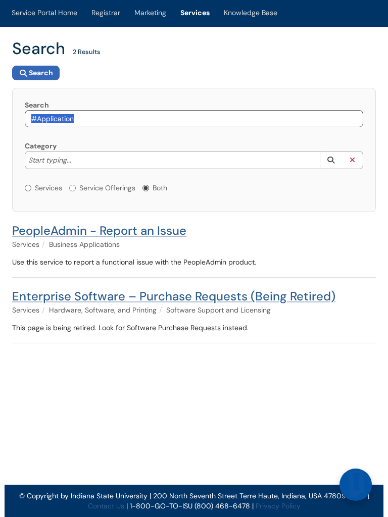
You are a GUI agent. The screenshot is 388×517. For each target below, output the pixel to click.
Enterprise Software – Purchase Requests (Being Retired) (173, 296)
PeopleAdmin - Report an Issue (99, 230)
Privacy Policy (278, 505)
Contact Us (106, 505)
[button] (331, 160)
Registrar (105, 12)
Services (195, 12)
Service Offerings (107, 187)
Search (37, 105)
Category (41, 145)
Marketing (150, 12)
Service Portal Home (44, 12)
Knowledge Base (250, 12)
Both (160, 187)
